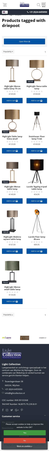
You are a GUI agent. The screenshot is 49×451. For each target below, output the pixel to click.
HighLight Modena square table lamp (12, 238)
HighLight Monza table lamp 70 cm (12, 87)
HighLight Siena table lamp (37, 87)
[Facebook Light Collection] (4, 410)
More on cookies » (24, 446)
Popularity (7, 51)
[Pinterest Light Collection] (22, 410)
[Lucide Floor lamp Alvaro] (37, 221)
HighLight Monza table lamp (12, 187)
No (25, 441)
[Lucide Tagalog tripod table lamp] (37, 171)
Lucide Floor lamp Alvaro (36, 238)
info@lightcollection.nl (15, 393)
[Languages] (5, 12)
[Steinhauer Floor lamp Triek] (37, 121)
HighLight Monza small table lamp (12, 288)
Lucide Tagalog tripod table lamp (37, 187)
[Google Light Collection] (18, 410)
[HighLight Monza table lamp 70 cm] (12, 71)
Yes (24, 433)
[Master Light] (42, 338)
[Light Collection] (24, 4)
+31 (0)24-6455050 (38, 12)
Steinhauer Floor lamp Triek (37, 137)
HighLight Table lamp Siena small (12, 137)
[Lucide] (24, 338)
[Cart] (5, 5)
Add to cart (11, 100)
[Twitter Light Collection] (12, 410)
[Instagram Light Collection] (8, 410)
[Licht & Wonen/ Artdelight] (6, 338)
